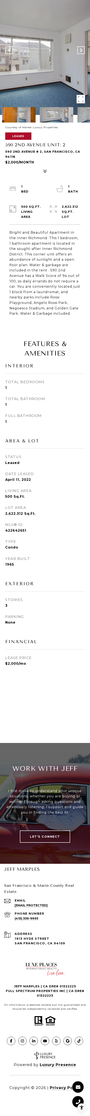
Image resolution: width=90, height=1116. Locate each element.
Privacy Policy (65, 1087)
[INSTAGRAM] (22, 1041)
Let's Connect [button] (45, 836)
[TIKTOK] (79, 1041)
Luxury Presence (58, 1064)
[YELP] (56, 1041)
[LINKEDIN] (34, 1041)
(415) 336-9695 (26, 918)
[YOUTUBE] (45, 1041)
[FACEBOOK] (11, 1041)
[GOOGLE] (67, 1041)
